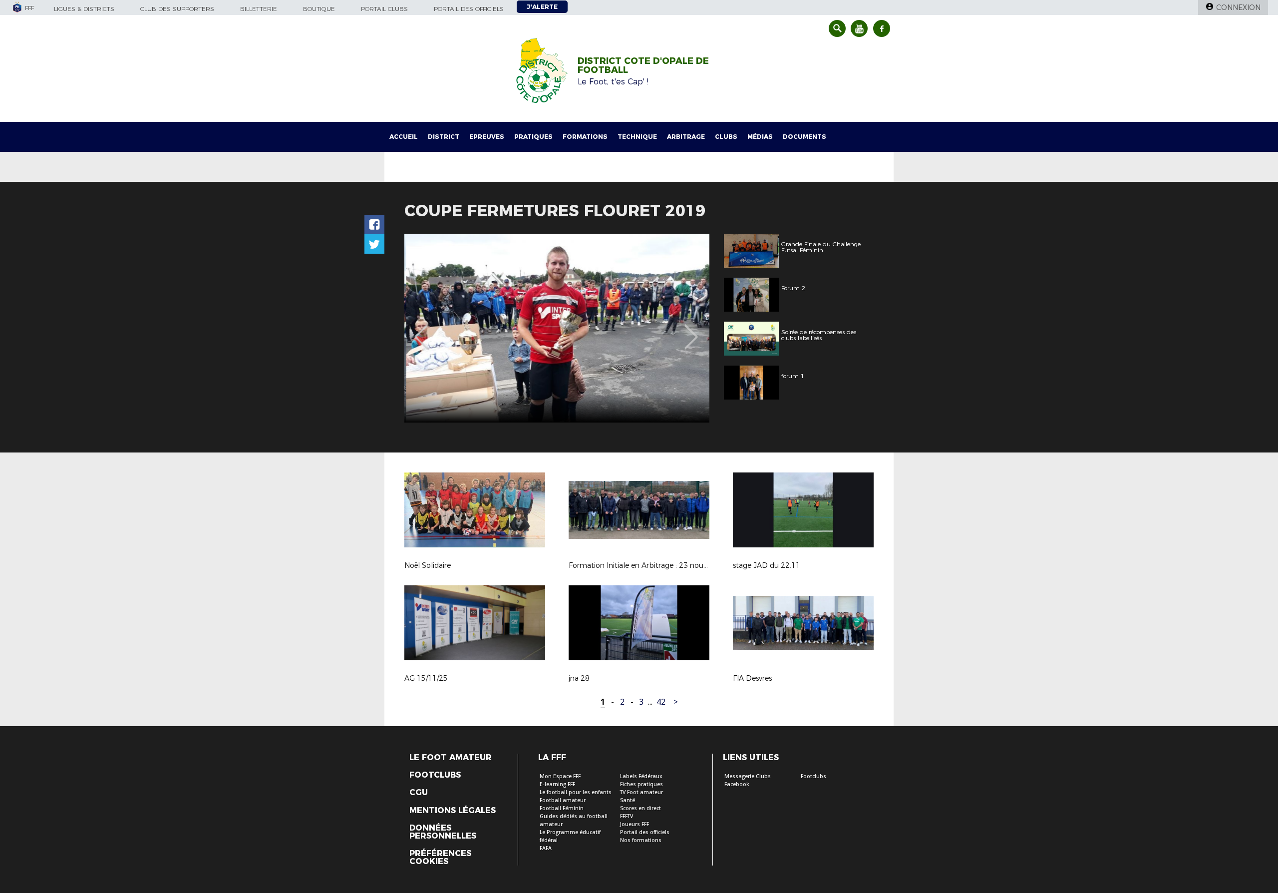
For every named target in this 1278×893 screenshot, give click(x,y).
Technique (637, 136)
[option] (556, 328)
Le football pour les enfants (576, 792)
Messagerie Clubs (747, 776)
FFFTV (626, 816)
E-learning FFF (557, 784)
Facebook (736, 784)
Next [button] (691, 330)
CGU (418, 793)
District (443, 136)
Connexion (1238, 7)
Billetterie (258, 8)
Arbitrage (686, 136)
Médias (760, 136)
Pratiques (533, 136)
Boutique (319, 8)
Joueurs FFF (634, 824)
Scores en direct (640, 808)
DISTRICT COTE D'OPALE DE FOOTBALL (643, 65)
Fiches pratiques (641, 784)
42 (660, 702)
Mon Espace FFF (560, 776)
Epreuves (486, 136)
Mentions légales (452, 811)
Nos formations (640, 840)
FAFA (546, 848)
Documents (804, 136)
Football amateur (563, 800)
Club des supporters (177, 8)
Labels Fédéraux (641, 776)
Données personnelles (442, 832)
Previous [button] (421, 330)
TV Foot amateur (641, 792)
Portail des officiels (469, 8)
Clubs (726, 136)
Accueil (403, 136)
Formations (585, 136)
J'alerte (542, 6)
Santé (627, 800)
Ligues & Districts (84, 8)
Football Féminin (562, 808)
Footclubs (435, 775)
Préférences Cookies (440, 858)
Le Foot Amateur (450, 758)
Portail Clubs (384, 8)
